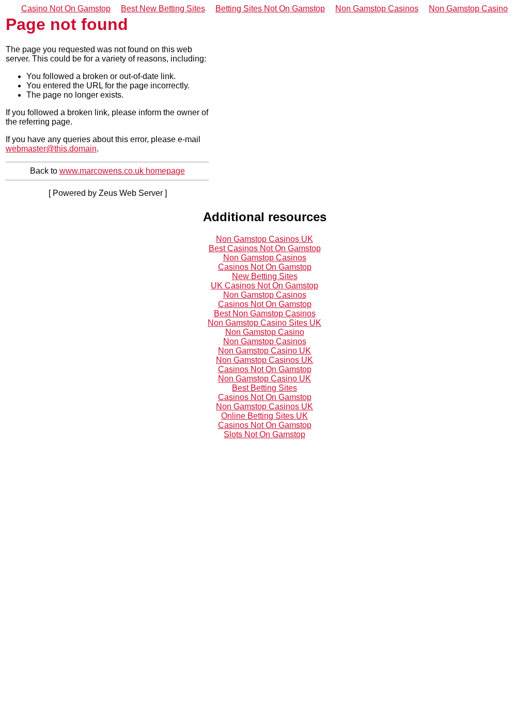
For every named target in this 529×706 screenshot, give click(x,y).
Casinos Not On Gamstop (265, 267)
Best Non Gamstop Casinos (265, 313)
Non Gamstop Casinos (376, 8)
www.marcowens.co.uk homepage (122, 170)
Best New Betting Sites (163, 8)
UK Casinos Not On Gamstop (264, 285)
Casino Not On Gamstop (66, 8)
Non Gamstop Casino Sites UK (264, 322)
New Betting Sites (265, 276)
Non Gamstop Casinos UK (264, 239)
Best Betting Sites (264, 387)
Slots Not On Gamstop (264, 434)
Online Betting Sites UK (264, 415)
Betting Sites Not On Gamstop (270, 8)
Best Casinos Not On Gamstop (265, 248)
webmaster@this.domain (51, 148)
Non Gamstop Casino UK (264, 350)
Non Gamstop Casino (468, 8)
